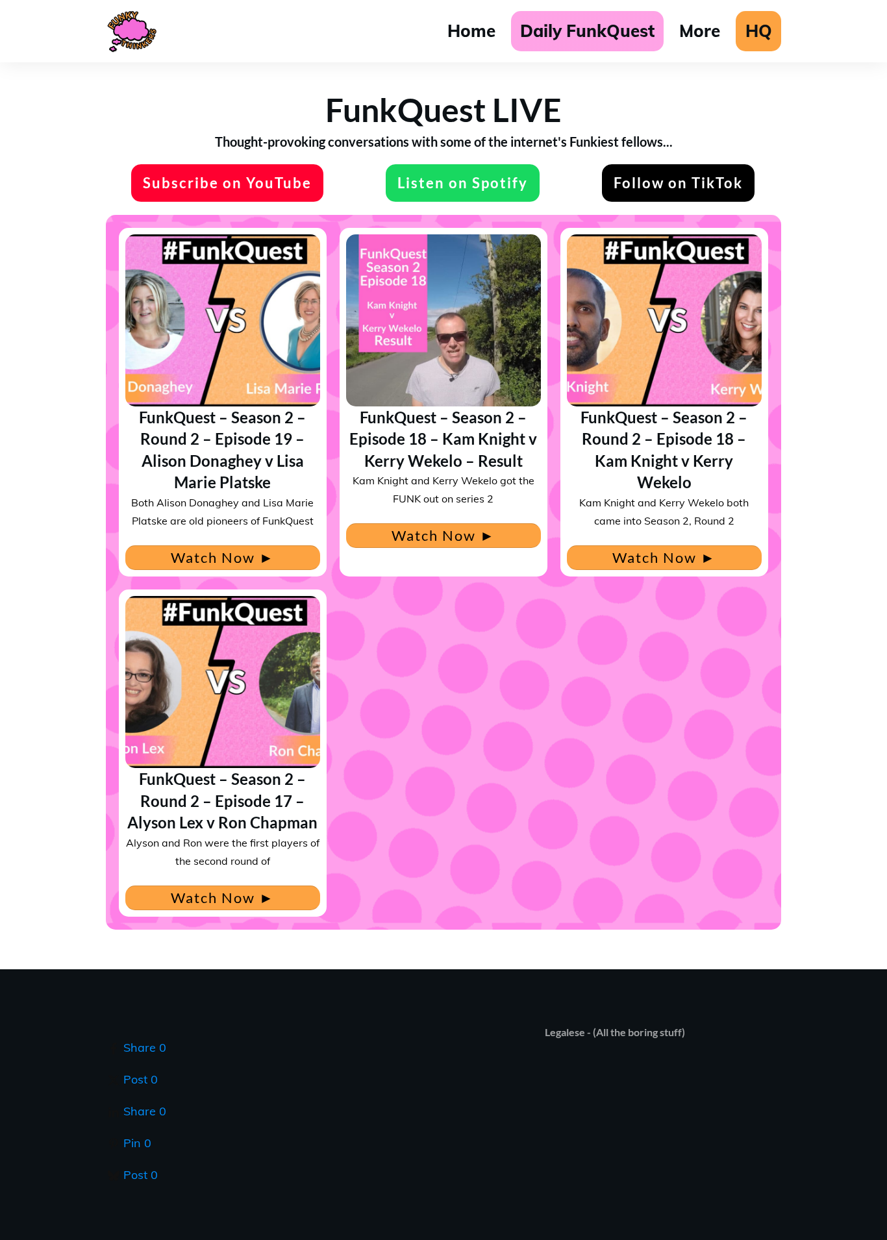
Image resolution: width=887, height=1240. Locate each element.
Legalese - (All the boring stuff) (615, 1032)
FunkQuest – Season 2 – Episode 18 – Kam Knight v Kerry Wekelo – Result (443, 439)
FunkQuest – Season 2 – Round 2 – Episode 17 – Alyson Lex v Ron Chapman (222, 800)
